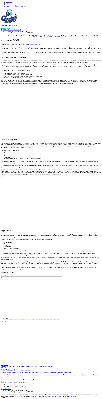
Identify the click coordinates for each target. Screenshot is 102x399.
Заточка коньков (35, 35)
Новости (84, 35)
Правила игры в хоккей (7, 318)
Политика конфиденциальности (12, 5)
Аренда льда (21, 35)
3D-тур (64, 35)
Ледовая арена (8, 2)
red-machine (7, 3)
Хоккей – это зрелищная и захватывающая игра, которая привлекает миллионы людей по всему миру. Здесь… (31, 319)
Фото (74, 35)
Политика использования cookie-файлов (15, 6)
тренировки (29, 47)
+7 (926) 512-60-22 (16, 30)
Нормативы (37, 44)
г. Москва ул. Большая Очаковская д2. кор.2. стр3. (14, 31)
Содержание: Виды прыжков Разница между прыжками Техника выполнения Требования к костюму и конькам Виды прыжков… (36, 372)
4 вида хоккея (4, 365)
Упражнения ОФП (29, 44)
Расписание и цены (51, 35)
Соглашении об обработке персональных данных (63, 396)
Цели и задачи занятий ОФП (16, 44)
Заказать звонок (5, 28)
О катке (9, 35)
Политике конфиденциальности (40, 396)
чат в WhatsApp (9, 382)
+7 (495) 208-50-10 (6, 30)
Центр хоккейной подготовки (61, 36)
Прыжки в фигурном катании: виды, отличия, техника (16, 370)
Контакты (95, 35)
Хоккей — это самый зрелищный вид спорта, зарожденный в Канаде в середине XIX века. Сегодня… (28, 366)
